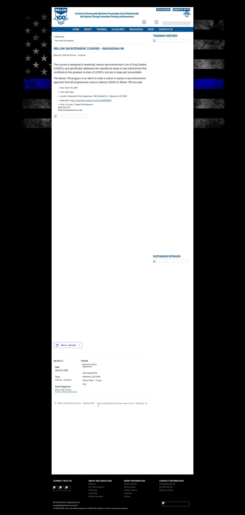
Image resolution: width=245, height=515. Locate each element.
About (88, 29)
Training (101, 29)
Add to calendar (68, 345)
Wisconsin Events (69, 392)
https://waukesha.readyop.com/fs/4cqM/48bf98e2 (91, 100)
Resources (136, 29)
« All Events (59, 37)
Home (76, 29)
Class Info (118, 29)
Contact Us (166, 29)
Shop (151, 29)
